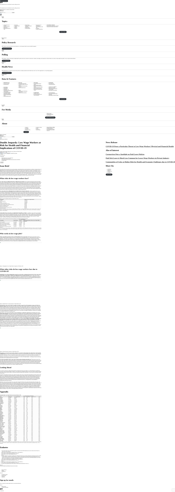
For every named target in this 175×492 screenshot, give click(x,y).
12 (31, 359)
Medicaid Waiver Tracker (37, 85)
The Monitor (5, 88)
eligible (27, 313)
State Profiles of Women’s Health (53, 95)
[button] (1, 155)
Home (1, 139)
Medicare (15, 28)
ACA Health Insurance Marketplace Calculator (7, 93)
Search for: (1, 12)
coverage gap (25, 314)
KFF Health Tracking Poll (22, 83)
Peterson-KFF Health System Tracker (52, 26)
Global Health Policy (7, 26)
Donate (13, 9)
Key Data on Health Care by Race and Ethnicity (38, 95)
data (33, 181)
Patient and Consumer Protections (28, 26)
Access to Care (12, 465)
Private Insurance (27, 28)
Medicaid (15, 27)
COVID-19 (5, 139)
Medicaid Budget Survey (7, 96)
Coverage (16, 465)
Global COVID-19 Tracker (38, 88)
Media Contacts (49, 113)
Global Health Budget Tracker (38, 87)
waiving (34, 362)
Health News (4, 62)
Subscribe (1, 9)
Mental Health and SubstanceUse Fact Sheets (53, 89)
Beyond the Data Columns (51, 129)
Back (3, 17)
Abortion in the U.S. (37, 93)
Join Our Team (38, 129)
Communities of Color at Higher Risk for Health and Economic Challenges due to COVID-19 (140, 162)
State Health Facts (51, 83)
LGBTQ (15, 26)
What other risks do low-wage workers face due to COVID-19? (11, 159)
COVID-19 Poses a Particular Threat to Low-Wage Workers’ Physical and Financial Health (140, 146)
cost (38, 306)
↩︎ (10, 451)
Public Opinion (27, 27)
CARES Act (21, 376)
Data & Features (4, 74)
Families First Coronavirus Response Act (10, 375)
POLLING (20, 82)
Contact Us (3, 476)
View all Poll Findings (6, 60)
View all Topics (109, 174)
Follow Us (4, 9)
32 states (34, 316)
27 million (9, 370)
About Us (26, 127)
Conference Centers (9, 9)
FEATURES (6, 87)
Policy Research (4, 37)
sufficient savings (15, 325)
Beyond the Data (6, 84)
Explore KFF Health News (7, 72)
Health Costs (5, 27)
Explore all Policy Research (7, 48)
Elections (5, 25)
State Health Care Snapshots (53, 90)
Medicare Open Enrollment (23, 92)
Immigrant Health (17, 25)
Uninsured (37, 28)
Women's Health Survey (22, 87)
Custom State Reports (52, 84)
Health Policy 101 (6, 89)
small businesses (16, 377)
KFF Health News (5, 70)
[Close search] (1, 14)
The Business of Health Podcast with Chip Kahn (8, 91)
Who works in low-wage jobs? (6, 158)
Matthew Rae (9, 151)
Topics (3, 16)
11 (29, 356)
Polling (3, 470)
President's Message (50, 128)
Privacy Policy (4, 486)
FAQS (20, 90)
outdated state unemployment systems (21, 383)
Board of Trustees (27, 129)
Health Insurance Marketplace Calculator (53, 25)
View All (48, 130)
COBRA (25, 306)
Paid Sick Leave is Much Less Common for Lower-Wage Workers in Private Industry (137, 158)
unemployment (20, 378)
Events (37, 128)
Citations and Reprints (50, 114)
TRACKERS (36, 82)
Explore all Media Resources (50, 117)
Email (5, 153)
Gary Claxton (14, 151)
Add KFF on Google (14, 153)
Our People (27, 128)
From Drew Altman (6, 83)
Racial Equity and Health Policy (38, 25)
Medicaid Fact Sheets (52, 87)
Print (2, 153)
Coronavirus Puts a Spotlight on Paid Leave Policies (125, 154)
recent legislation (2, 362)
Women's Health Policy (39, 29)
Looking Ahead (4, 160)
